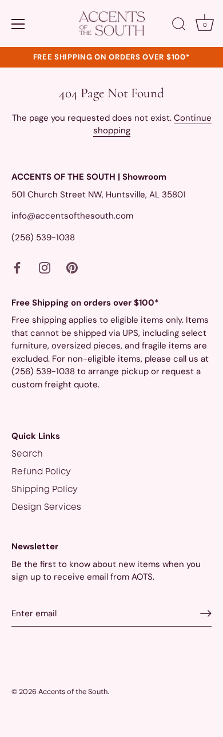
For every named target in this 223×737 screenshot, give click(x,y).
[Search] (179, 25)
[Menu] (18, 24)
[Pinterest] (72, 268)
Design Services (46, 508)
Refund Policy (41, 472)
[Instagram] (44, 268)
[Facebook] (17, 268)
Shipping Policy (44, 490)
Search (27, 454)
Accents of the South (72, 691)
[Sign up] (206, 613)
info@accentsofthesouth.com (72, 215)
